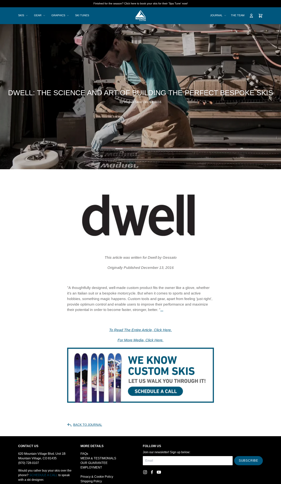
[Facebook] (152, 472)
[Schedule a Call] (140, 375)
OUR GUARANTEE (94, 462)
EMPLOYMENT (91, 467)
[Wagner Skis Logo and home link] (140, 15)
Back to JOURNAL (87, 424)
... (161, 310)
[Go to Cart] (260, 15)
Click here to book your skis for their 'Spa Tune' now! (156, 3)
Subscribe (248, 460)
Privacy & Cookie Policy (96, 476)
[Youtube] (159, 472)
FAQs (84, 453)
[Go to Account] (251, 15)
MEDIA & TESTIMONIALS (98, 458)
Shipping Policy (91, 481)
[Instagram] (145, 472)
